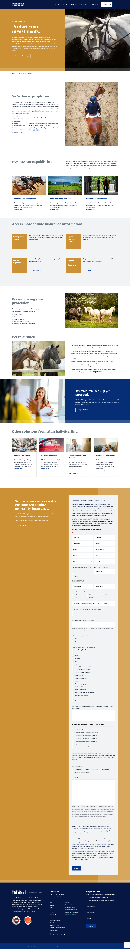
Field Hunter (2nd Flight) (81, 678)
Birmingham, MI (18, 119)
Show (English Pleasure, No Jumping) (84, 692)
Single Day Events (19, 319)
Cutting (76, 655)
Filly (90, 594)
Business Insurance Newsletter (98, 897)
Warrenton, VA (18, 130)
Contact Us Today (23, 526)
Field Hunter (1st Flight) (81, 675)
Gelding (106, 594)
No (75, 641)
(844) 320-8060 (34, 130)
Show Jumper (78, 701)
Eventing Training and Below (82, 672)
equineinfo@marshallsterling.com (39, 128)
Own (76, 615)
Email (76, 574)
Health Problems (77, 778)
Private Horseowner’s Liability (82, 772)
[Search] (117, 4)
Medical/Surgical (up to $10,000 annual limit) (86, 735)
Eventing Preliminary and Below (83, 669)
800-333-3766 (59, 895)
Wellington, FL (18, 132)
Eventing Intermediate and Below (83, 667)
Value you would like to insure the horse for (83, 620)
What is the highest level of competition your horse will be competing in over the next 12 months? (93, 707)
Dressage (77, 658)
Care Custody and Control (21, 321)
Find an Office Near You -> (40, 118)
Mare (76, 597)
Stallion (91, 597)
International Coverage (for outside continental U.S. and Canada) (92, 769)
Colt (76, 594)
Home (13, 73)
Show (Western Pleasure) (81, 695)
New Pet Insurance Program (81, 519)
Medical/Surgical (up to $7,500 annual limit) (86, 732)
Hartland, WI (17, 123)
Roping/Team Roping (80, 689)
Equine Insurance (21, 73)
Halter (76, 681)
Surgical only (78, 744)
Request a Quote (20, 56)
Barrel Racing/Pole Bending (82, 650)
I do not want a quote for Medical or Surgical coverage (89, 747)
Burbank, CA (17, 121)
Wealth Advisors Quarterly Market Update (101, 900)
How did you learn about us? (102, 567)
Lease (76, 612)
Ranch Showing (79, 686)
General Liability (18, 314)
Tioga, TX (16, 127)
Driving (76, 661)
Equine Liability (18, 317)
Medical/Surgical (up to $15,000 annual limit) (86, 741)
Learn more (18, 209)
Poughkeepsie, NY (19, 125)
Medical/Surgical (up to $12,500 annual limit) (86, 738)
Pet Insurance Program (83, 345)
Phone (76, 576)
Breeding (77, 652)
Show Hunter (78, 698)
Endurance (77, 664)
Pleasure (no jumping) (80, 684)
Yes (76, 638)
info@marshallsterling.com (57, 897)
